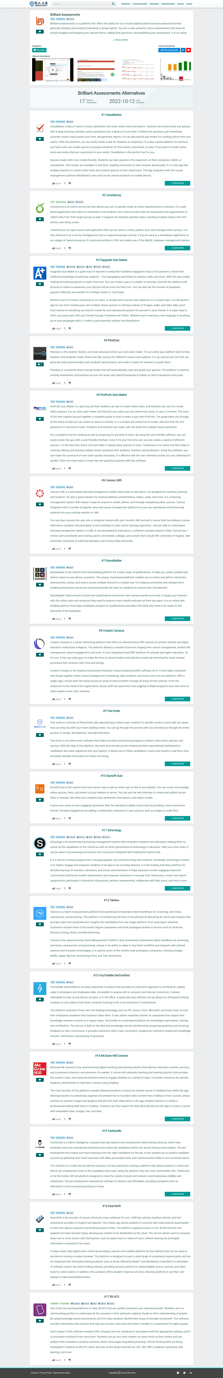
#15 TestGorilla (111, 1131)
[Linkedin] (183, 50)
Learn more (177, 183)
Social (189, 4)
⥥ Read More (120, 40)
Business (126, 4)
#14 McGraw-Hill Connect (111, 1055)
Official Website (170, 50)
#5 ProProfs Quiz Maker (111, 395)
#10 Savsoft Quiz (111, 776)
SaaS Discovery (128, 1373)
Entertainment (168, 4)
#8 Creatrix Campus (111, 630)
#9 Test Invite (111, 711)
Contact (34, 1373)
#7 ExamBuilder (111, 560)
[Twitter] (184, 1372)
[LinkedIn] (190, 1372)
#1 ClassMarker (111, 115)
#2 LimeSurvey (111, 195)
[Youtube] (188, 50)
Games (180, 4)
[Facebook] (178, 1372)
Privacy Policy (45, 1373)
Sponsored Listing (61, 1373)
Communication (140, 4)
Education (154, 4)
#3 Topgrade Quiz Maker (111, 260)
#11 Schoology (111, 830)
